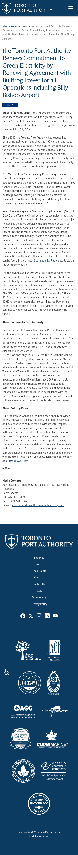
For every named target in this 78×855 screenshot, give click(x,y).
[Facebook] (23, 615)
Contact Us (39, 584)
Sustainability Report (46, 260)
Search (39, 564)
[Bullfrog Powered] (55, 711)
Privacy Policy (39, 603)
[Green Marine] (23, 770)
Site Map (39, 557)
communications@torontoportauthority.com (38, 505)
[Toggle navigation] (71, 8)
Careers (39, 577)
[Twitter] (31, 615)
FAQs (39, 590)
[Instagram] (39, 615)
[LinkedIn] (47, 615)
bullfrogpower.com (16, 460)
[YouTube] (55, 615)
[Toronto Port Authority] (27, 8)
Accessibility (39, 597)
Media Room (39, 570)
